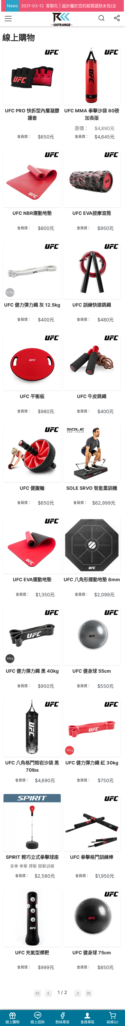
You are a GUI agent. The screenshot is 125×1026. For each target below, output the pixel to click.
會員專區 (87, 1022)
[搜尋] (101, 19)
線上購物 (12, 1022)
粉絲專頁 (62, 1022)
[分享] (117, 19)
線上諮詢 (37, 1022)
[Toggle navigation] (8, 19)
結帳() (112, 1022)
